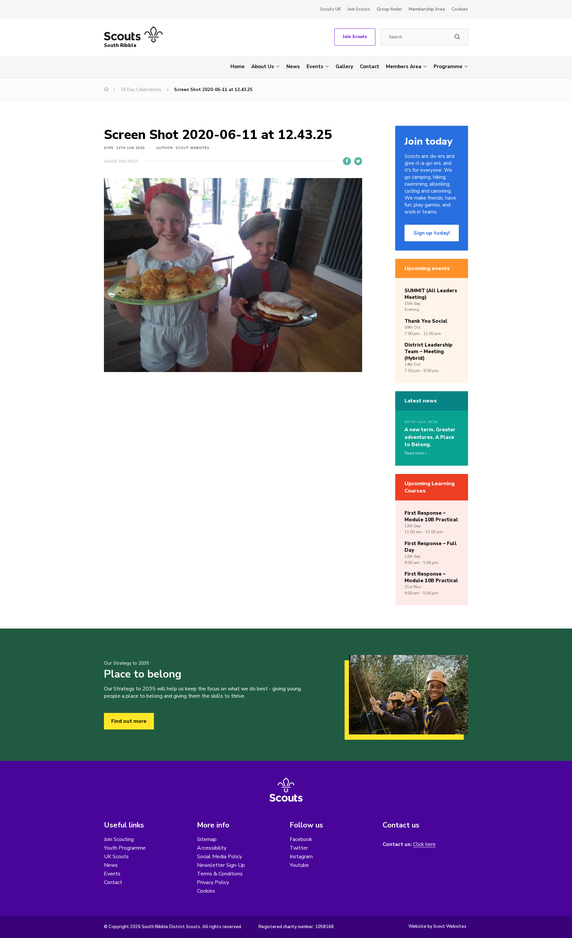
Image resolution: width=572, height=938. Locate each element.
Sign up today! (431, 233)
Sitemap (206, 839)
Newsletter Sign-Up (221, 865)
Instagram (301, 856)
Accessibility (211, 848)
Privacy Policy (213, 882)
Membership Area (427, 9)
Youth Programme (125, 848)
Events (315, 66)
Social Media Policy (219, 856)
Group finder (389, 9)
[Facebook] (347, 161)
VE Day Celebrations (141, 90)
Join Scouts (359, 9)
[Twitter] (358, 161)
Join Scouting (119, 839)
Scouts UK (330, 9)
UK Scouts (116, 856)
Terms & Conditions (220, 873)
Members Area (403, 66)
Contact (369, 66)
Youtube (299, 865)
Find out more (129, 721)
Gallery (344, 66)
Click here (424, 844)
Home (237, 66)
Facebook (301, 839)
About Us (262, 66)
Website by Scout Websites (437, 926)
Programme (448, 66)
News (293, 66)
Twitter (299, 848)
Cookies (460, 9)
